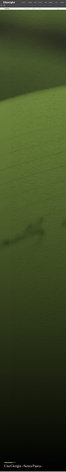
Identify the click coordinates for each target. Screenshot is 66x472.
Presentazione (27, 8)
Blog (56, 2)
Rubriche (50, 2)
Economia (30, 2)
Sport (45, 2)
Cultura (40, 2)
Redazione (34, 8)
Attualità (23, 2)
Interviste (62, 2)
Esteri (35, 2)
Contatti (40, 8)
